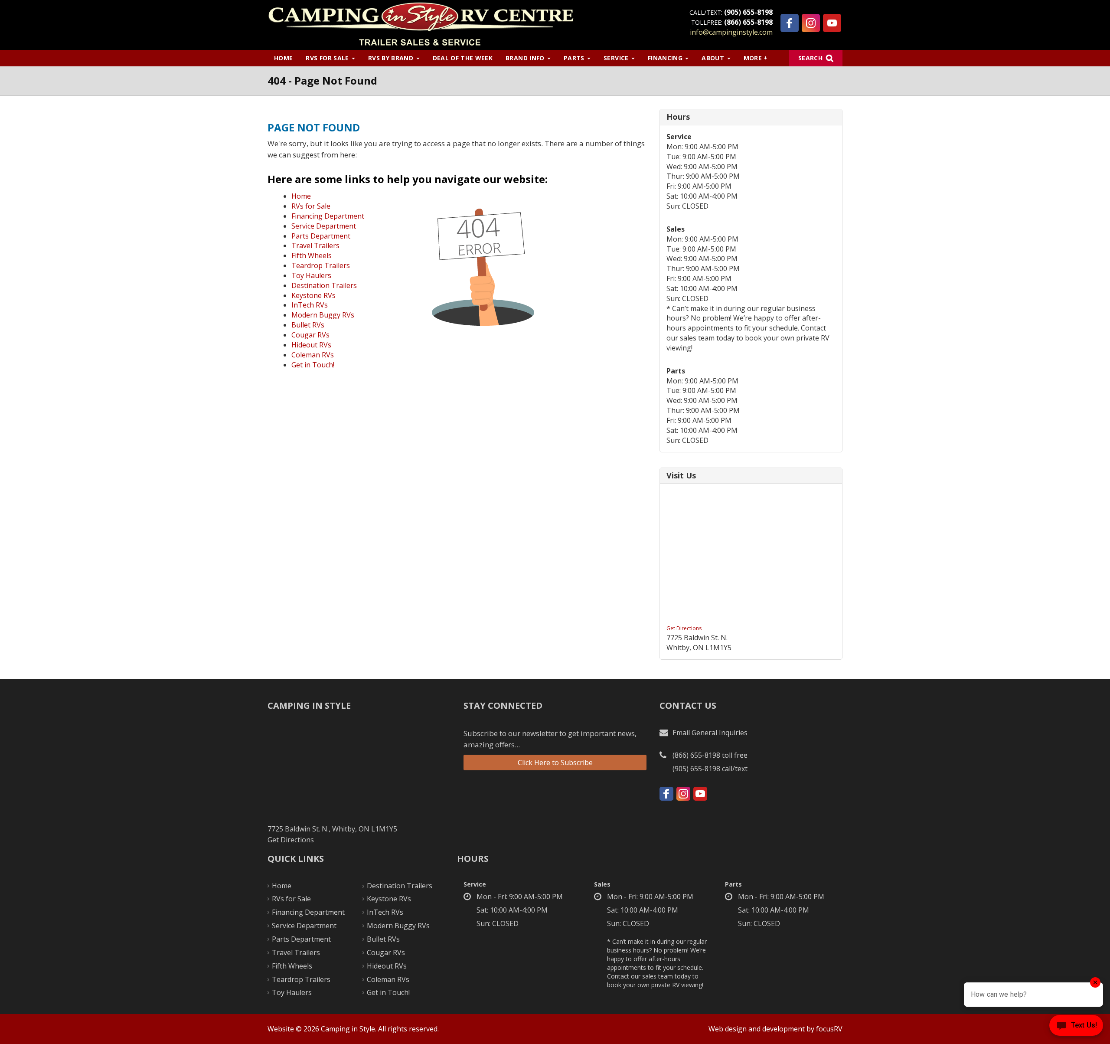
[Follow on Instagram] (811, 23)
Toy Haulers (311, 275)
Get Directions (684, 628)
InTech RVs (309, 305)
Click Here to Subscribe (555, 762)
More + (756, 58)
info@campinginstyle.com (731, 32)
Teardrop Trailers (320, 265)
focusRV (829, 1029)
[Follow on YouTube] (832, 23)
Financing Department (327, 216)
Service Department (323, 226)
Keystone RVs (313, 295)
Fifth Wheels (311, 255)
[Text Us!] (1076, 1027)
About (714, 58)
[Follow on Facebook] (789, 23)
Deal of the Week (463, 58)
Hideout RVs (311, 345)
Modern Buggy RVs (322, 315)
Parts (575, 58)
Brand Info (526, 58)
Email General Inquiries (710, 732)
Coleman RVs (312, 355)
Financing (666, 58)
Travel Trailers (315, 245)
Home (283, 58)
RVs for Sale (328, 58)
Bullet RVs (307, 325)
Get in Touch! (312, 365)
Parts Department (320, 236)
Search (810, 58)
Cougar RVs (310, 335)
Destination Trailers (324, 285)
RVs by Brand (391, 58)
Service (617, 58)
